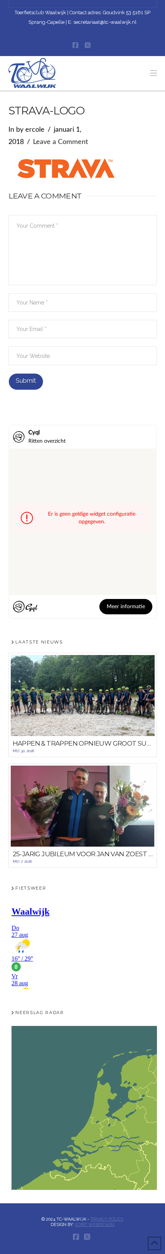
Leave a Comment (60, 142)
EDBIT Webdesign (94, 1224)
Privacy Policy (107, 1219)
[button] (153, 73)
